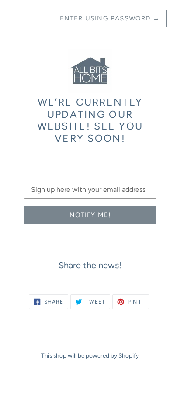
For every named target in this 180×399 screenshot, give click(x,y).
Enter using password (110, 18)
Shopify (128, 355)
